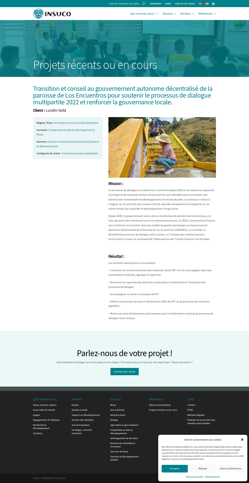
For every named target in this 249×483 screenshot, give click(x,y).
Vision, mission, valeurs (45, 404)
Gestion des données (83, 419)
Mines (113, 404)
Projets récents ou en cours (163, 409)
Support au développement (86, 414)
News (168, 4)
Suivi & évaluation (80, 424)
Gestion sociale (79, 409)
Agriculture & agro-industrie (124, 424)
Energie (114, 419)
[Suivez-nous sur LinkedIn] (213, 3)
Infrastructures (118, 414)
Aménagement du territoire (124, 438)
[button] (242, 439)
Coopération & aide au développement (121, 431)
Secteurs (185, 13)
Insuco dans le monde (44, 409)
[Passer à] (200, 4)
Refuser (203, 468)
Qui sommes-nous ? (143, 13)
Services (168, 13)
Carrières (155, 4)
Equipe (36, 414)
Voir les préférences (230, 468)
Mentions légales (212, 476)
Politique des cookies (195, 476)
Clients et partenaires (160, 404)
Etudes (75, 404)
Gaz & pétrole (117, 409)
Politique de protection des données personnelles (201, 421)
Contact (191, 404)
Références (205, 13)
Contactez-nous (185, 4)
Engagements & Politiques (46, 419)
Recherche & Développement (41, 426)
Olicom (47, 478)
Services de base (119, 451)
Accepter (175, 468)
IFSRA (190, 409)
